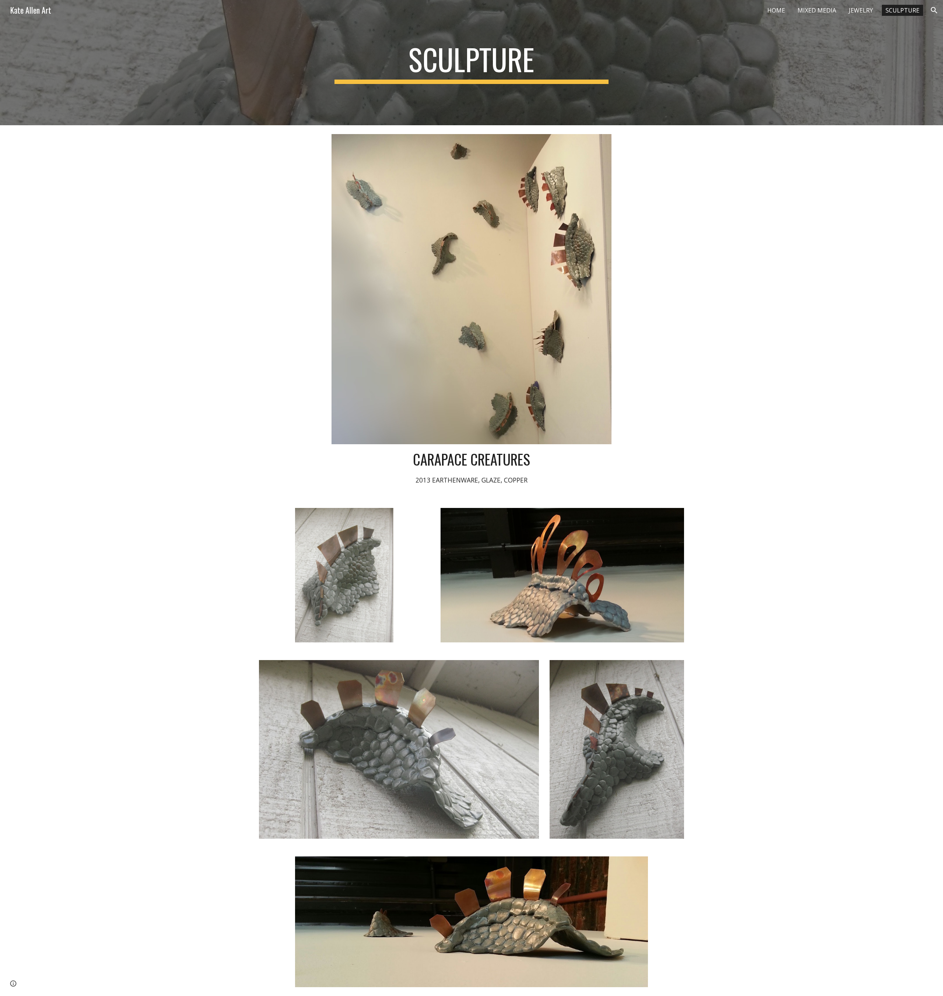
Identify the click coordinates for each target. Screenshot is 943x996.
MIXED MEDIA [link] (816, 10)
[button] (934, 10)
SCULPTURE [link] (902, 10)
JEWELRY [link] (861, 10)
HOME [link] (776, 10)
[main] (471, 62)
